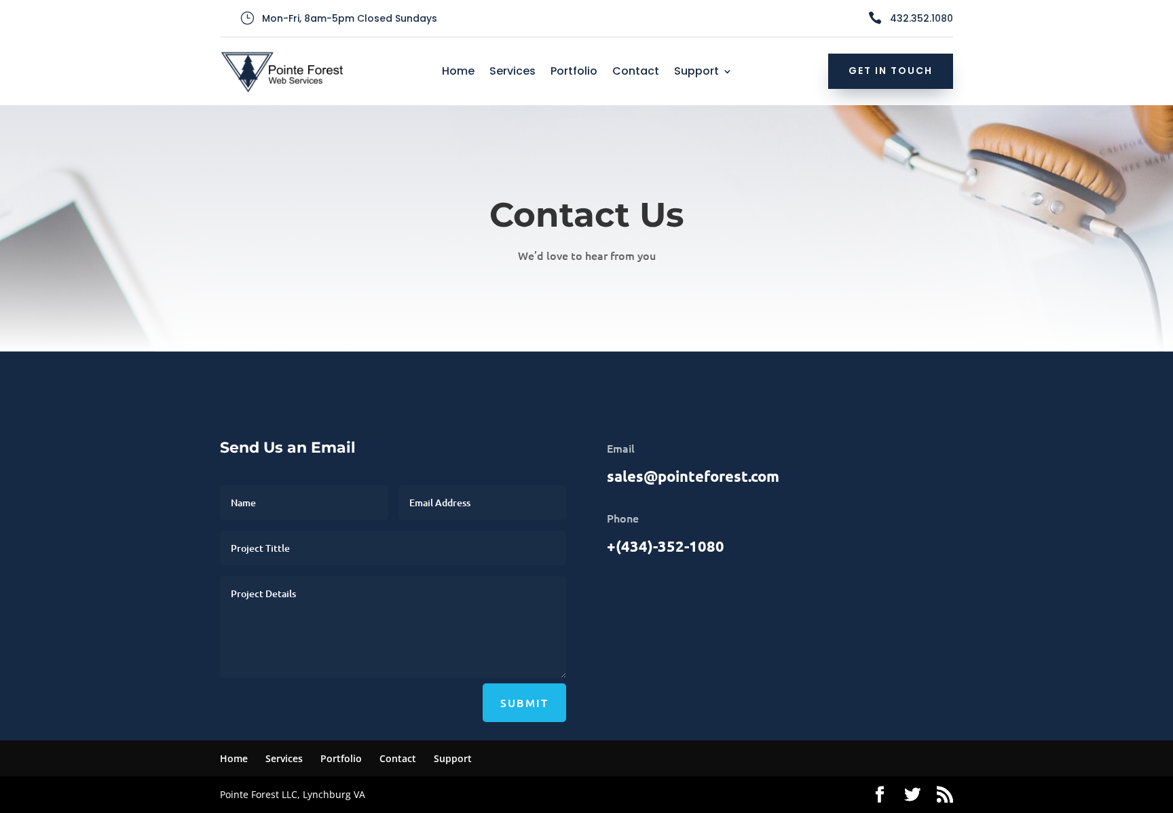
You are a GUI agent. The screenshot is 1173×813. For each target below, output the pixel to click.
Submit (524, 702)
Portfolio (574, 73)
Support (696, 73)
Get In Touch (891, 70)
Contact (635, 73)
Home (458, 73)
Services (512, 73)
